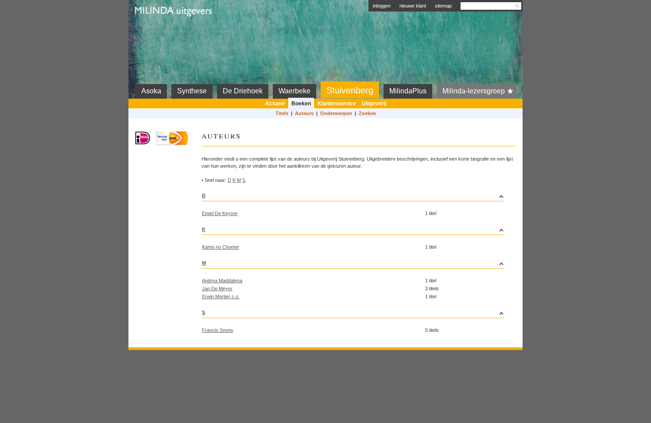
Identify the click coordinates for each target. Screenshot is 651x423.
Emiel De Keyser (220, 213)
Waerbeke (294, 91)
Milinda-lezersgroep (473, 91)
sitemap (443, 5)
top (464, 195)
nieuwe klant (412, 5)
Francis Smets (217, 330)
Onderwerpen (336, 113)
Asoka (151, 91)
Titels (281, 113)
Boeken (301, 103)
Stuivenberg (349, 90)
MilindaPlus (407, 91)
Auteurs (304, 113)
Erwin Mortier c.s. (221, 296)
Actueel (275, 103)
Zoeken (367, 113)
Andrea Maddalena (222, 280)
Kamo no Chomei (220, 247)
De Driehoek (243, 91)
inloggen (382, 5)
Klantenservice (337, 103)
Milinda (153, 31)
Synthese (192, 91)
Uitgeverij (374, 103)
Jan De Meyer (217, 288)
